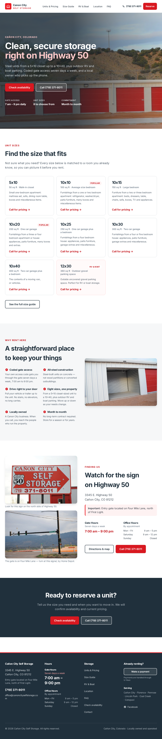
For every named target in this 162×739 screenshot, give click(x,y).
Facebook (133, 707)
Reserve (150, 6)
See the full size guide (22, 304)
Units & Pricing (50, 6)
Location (97, 6)
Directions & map (99, 549)
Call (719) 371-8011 (51, 87)
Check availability (19, 87)
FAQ (109, 6)
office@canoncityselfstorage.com (21, 697)
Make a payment (140, 671)
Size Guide (68, 6)
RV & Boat (83, 6)
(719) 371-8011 (133, 6)
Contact (88, 712)
